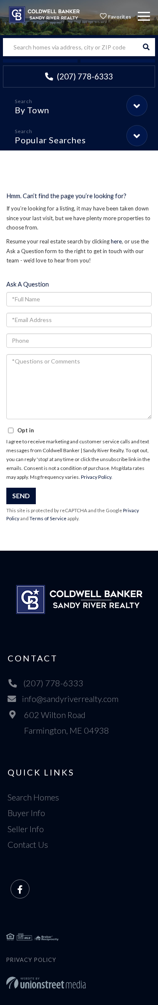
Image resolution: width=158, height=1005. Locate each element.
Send (21, 496)
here (116, 241)
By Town (32, 110)
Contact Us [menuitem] (28, 844)
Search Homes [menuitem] (33, 797)
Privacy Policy (96, 477)
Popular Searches (50, 140)
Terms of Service (48, 518)
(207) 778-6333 (84, 76)
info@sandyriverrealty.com (70, 699)
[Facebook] (20, 889)
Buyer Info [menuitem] (26, 813)
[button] (146, 47)
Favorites (119, 17)
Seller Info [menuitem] (26, 829)
